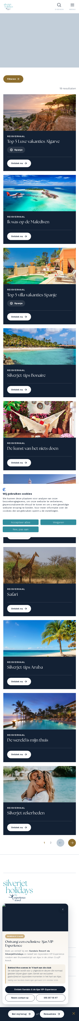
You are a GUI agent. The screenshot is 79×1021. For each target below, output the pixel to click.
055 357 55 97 (51, 998)
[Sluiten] (73, 1014)
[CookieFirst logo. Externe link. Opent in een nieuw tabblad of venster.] (4, 489)
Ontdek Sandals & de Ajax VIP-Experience (35, 989)
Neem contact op (19, 998)
